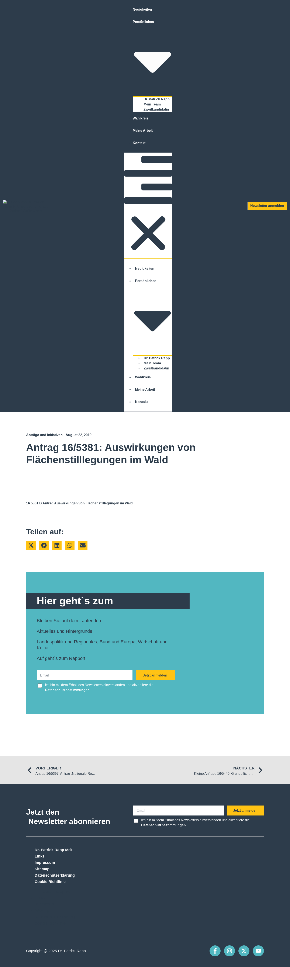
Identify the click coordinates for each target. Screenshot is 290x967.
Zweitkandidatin (156, 109)
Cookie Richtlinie (50, 882)
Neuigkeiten (142, 9)
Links (40, 856)
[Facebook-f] (215, 950)
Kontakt (139, 143)
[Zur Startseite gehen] (26, 206)
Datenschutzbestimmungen (67, 690)
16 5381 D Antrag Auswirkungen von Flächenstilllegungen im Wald (79, 503)
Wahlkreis (140, 118)
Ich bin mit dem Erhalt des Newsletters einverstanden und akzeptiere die (99, 687)
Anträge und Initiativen (44, 435)
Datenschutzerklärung (55, 875)
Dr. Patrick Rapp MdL (54, 850)
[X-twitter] (243, 950)
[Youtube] (258, 950)
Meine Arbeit (143, 130)
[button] (148, 206)
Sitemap (42, 869)
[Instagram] (229, 950)
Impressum (45, 862)
